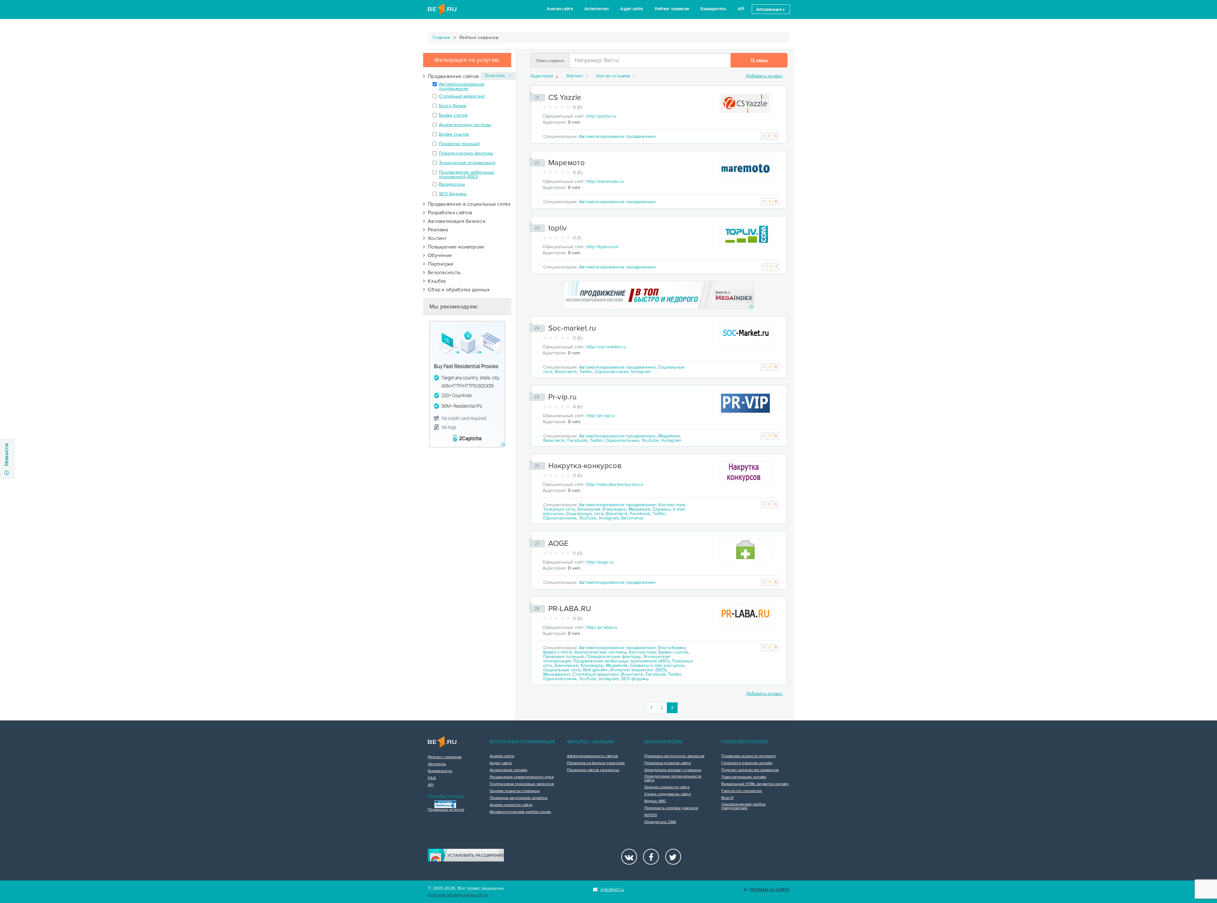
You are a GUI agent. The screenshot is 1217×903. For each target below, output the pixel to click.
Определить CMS (660, 822)
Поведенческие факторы (466, 153)
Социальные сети (585, 513)
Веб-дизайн (595, 670)
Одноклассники (611, 371)
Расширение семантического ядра (522, 777)
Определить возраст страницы (673, 770)
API (741, 8)
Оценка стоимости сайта (667, 787)
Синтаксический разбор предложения (743, 806)
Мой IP (727, 798)
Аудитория (543, 76)
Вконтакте (566, 371)
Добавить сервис (764, 76)
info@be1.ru (612, 889)
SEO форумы (453, 194)
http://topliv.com (602, 246)
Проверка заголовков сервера (518, 798)
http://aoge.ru (600, 562)
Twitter (586, 371)
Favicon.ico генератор (741, 791)
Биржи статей (453, 115)
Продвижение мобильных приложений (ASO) (466, 174)
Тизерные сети (559, 509)
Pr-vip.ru (562, 397)
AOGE (558, 543)
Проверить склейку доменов (671, 808)
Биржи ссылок (454, 134)
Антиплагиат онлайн (508, 770)
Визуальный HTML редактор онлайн (755, 784)
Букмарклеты (713, 8)
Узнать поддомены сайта (667, 794)
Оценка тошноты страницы (515, 791)
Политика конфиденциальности (457, 895)
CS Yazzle (565, 97)
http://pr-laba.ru (601, 627)
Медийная (669, 436)
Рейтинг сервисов (672, 8)
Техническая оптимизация (467, 162)
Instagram (641, 371)
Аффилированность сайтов (592, 756)
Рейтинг (575, 76)
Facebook (577, 440)
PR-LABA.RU (569, 608)
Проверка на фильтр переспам (596, 763)
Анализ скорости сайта (511, 805)
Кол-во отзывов (614, 76)
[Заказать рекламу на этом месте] (503, 445)
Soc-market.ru (572, 328)
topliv (557, 228)
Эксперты (437, 764)
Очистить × (498, 75)
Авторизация (769, 9)
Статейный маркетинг (462, 96)
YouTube (650, 440)
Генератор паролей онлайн (746, 763)
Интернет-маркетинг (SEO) (638, 670)
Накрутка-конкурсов (584, 465)
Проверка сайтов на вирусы (593, 770)
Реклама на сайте (769, 889)
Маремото (566, 162)
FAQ (432, 778)
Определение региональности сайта (673, 778)
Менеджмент (556, 674)
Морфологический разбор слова (520, 812)
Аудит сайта (631, 8)
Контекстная (671, 504)
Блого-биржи (452, 105)
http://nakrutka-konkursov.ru (614, 484)
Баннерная (589, 509)
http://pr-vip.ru (600, 415)
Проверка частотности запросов (674, 756)
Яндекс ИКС (655, 801)
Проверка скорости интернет (748, 756)
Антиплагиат (596, 8)
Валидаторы (452, 184)
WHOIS (650, 815)
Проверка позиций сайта (667, 763)
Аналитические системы (465, 124)
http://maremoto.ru (605, 181)
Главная (441, 37)
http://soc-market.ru (606, 347)
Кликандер (614, 509)
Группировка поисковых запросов (522, 784)
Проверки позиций (459, 143)
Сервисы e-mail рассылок (657, 665)
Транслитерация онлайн (743, 777)
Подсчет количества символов (750, 770)
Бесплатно (632, 518)
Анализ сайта (560, 8)
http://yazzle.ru (601, 116)
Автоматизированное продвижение (462, 86)
